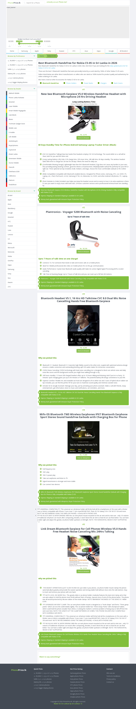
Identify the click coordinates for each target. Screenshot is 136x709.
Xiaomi (10, 282)
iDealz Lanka (13, 154)
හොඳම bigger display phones (18, 82)
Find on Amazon (83, 138)
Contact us (110, 682)
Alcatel (10, 195)
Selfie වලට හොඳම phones (17, 69)
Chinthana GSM (14, 171)
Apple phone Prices (76, 676)
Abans (11, 119)
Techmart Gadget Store (17, 124)
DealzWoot (12, 185)
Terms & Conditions (113, 676)
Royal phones (13, 145)
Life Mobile (12, 137)
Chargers (103, 83)
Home (12, 51)
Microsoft (11, 248)
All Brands (123, 51)
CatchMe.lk (12, 115)
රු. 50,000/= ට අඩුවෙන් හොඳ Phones (20, 65)
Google (111, 51)
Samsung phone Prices (78, 673)
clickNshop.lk (13, 141)
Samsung (24, 51)
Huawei (61, 51)
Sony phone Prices (76, 679)
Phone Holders (71, 83)
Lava (9, 230)
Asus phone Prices (76, 688)
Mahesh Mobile (14, 93)
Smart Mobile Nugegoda (17, 111)
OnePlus (10, 261)
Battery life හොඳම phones (17, 74)
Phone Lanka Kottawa (16, 98)
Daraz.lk (11, 167)
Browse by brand (14, 191)
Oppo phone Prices (76, 691)
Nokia (10, 256)
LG (9, 239)
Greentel (12, 102)
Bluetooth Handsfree (51, 83)
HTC (73, 51)
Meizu (10, 243)
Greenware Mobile (15, 158)
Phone (14, 2)
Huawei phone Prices (77, 682)
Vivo (9, 278)
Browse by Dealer (14, 89)
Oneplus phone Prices (77, 697)
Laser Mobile (13, 106)
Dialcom (11, 180)
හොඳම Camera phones (16, 78)
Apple (37, 51)
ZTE (9, 287)
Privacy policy (111, 679)
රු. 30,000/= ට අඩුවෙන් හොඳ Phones (20, 61)
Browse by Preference (16, 56)
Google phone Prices (77, 694)
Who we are (110, 673)
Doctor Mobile (14, 163)
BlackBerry (11, 208)
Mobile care (13, 128)
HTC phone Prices (76, 685)
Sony (49, 51)
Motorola (11, 252)
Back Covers (118, 83)
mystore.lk (12, 150)
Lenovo (10, 235)
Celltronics (12, 176)
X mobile (12, 132)
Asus (86, 51)
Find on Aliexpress (83, 458)
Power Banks (88, 83)
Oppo (99, 51)
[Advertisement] (68, 23)
